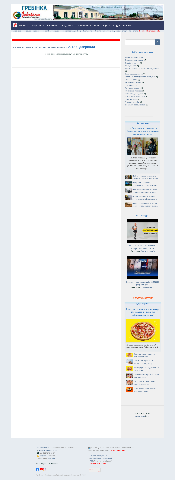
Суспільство (88, 31)
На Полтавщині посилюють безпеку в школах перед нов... (145, 177)
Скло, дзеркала (131, 99)
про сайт (51, 458)
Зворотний (44, 455)
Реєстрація (140, 416)
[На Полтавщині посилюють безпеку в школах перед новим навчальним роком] (142, 154)
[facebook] (38, 470)
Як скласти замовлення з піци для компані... (144, 355)
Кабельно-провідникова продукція (140, 76)
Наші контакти (43, 447)
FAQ (91, 461)
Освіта (98, 31)
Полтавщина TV (147, 287)
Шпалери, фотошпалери (135, 105)
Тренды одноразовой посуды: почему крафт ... (144, 362)
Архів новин (18, 31)
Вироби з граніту (132, 63)
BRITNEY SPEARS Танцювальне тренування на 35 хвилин (143, 247)
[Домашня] (14, 26)
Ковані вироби (131, 79)
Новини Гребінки (32, 31)
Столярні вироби (132, 102)
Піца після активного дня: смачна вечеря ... (145, 382)
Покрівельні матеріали (135, 96)
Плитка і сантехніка (133, 91)
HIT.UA (91, 469)
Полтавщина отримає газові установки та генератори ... (144, 191)
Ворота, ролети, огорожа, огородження (142, 68)
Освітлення (130, 85)
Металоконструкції (133, 82)
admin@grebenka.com (48, 450)
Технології (133, 31)
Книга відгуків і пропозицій (101, 458)
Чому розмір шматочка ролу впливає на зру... (146, 389)
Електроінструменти (134, 74)
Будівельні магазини (134, 57)
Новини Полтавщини (50, 31)
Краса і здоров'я (148, 251)
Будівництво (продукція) (55, 47)
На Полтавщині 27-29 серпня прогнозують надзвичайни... (145, 204)
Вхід (148, 416)
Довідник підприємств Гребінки (27, 47)
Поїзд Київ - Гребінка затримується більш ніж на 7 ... (145, 184)
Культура (107, 31)
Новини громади (68, 31)
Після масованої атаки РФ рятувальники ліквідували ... (144, 197)
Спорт (124, 31)
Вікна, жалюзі (130, 65)
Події (79, 31)
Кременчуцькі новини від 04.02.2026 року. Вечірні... (142, 283)
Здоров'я (116, 31)
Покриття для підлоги (134, 93)
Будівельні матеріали (134, 60)
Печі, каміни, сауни (133, 88)
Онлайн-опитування (98, 455)
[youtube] (41, 470)
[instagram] (44, 470)
